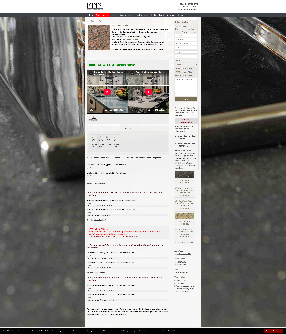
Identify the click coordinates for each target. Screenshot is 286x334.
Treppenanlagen (102, 15)
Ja (185, 69)
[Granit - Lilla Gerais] (99, 49)
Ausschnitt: (178, 75)
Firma (193, 32)
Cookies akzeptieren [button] (273, 331)
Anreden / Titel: (178, 27)
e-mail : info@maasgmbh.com (188, 9)
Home (91, 15)
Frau (192, 29)
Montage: (178, 72)
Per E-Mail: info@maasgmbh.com (186, 120)
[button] (168, 331)
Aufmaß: (177, 68)
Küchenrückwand (157, 15)
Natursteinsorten (126, 15)
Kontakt (180, 15)
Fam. (185, 32)
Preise (114, 15)
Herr (185, 26)
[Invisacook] (93, 121)
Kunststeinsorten (142, 15)
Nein (190, 69)
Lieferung (170, 15)
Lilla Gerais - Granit (120, 25)
